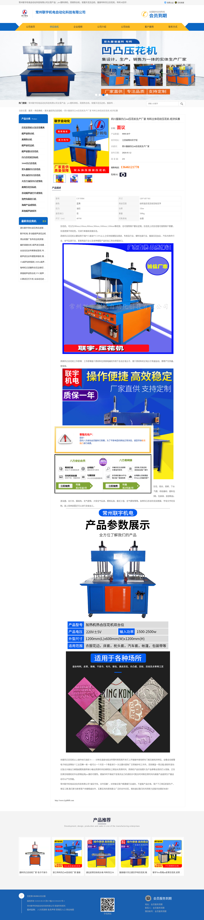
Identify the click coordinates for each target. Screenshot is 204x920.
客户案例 (149, 27)
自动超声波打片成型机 (32, 193)
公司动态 (125, 27)
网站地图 (70, 910)
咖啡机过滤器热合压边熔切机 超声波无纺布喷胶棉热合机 (33, 268)
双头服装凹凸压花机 (31, 169)
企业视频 (78, 27)
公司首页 (30, 27)
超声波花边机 (28, 145)
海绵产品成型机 (29, 205)
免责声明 (51, 910)
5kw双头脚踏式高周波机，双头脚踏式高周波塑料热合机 (177, 872)
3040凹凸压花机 (29, 163)
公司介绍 (101, 27)
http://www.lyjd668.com (64, 800)
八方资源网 (42, 910)
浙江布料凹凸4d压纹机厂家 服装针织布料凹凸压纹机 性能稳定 (46, 872)
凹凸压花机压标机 (30, 157)
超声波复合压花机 (30, 151)
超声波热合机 (28, 133)
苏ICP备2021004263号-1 (55, 901)
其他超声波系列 (29, 211)
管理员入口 (61, 910)
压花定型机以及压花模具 (33, 128)
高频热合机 (27, 139)
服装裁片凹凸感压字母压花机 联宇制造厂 (104, 872)
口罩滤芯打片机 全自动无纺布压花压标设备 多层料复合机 (33, 279)
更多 (44, 221)
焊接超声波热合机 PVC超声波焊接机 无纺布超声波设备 (33, 273)
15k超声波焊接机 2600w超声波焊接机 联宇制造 (33, 262)
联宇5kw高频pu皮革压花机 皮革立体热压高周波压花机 (142, 872)
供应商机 (54, 27)
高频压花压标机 (29, 187)
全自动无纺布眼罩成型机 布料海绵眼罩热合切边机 (33, 251)
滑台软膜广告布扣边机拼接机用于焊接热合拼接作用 (33, 239)
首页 (30, 111)
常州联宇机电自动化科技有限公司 (40, 906)
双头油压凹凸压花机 (53, 111)
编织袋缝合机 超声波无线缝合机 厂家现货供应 (33, 245)
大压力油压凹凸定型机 (32, 181)
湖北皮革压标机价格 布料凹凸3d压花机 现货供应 (74, 872)
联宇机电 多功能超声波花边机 (33, 234)
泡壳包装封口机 (29, 199)
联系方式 (172, 27)
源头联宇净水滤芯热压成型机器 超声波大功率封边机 (33, 228)
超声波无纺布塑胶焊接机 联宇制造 (33, 256)
